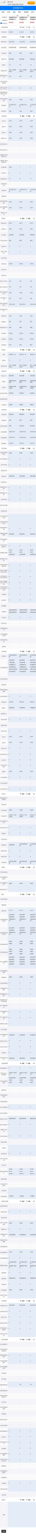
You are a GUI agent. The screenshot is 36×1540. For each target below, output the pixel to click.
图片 (19, 12)
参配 (14, 12)
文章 (8, 12)
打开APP (31, 2)
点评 (32, 12)
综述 (3, 12)
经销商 (26, 12)
